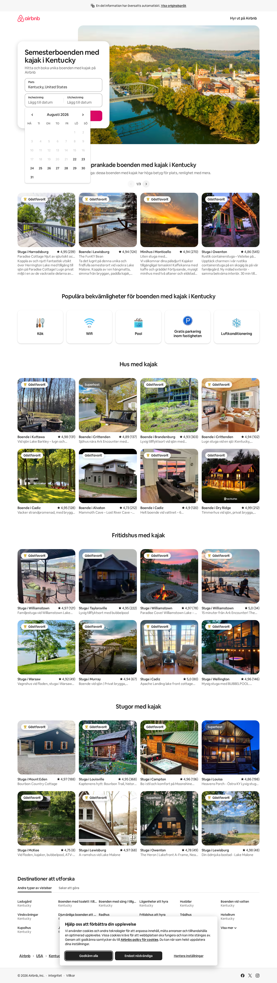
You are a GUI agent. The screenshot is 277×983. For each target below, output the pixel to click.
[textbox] (44, 102)
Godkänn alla (88, 956)
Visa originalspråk (173, 6)
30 (83, 168)
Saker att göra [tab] (69, 888)
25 (40, 168)
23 (83, 159)
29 (74, 168)
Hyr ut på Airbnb (243, 18)
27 (57, 168)
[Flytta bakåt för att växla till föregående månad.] (32, 114)
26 (49, 168)
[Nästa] (146, 183)
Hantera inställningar (188, 956)
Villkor (70, 976)
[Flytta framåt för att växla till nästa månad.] (82, 114)
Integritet (55, 976)
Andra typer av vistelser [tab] (35, 888)
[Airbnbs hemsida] (29, 18)
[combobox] (63, 87)
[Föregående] (131, 183)
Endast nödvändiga (139, 956)
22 (74, 159)
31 (32, 177)
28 (66, 168)
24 (32, 168)
